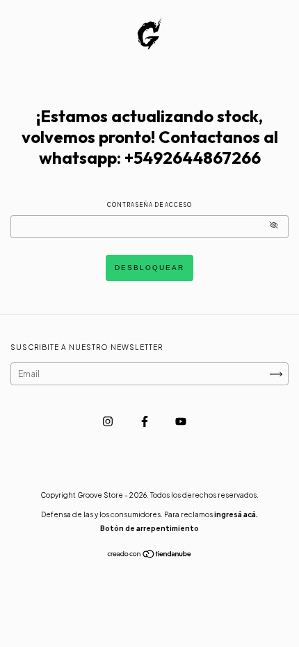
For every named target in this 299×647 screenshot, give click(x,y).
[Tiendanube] (149, 556)
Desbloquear (149, 267)
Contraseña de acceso (149, 204)
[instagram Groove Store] (108, 421)
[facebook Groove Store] (145, 421)
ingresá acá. (236, 514)
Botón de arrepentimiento (149, 528)
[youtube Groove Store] (180, 421)
